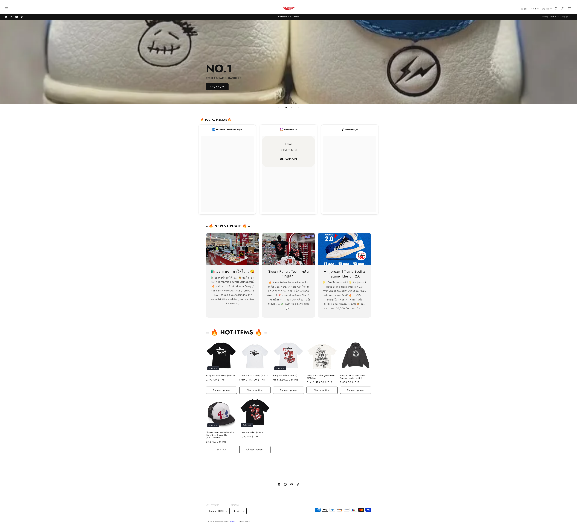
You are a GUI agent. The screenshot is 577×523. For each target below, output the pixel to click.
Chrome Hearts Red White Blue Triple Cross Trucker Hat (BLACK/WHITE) (220, 435)
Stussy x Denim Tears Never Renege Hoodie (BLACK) (352, 376)
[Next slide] (298, 107)
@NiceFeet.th (290, 129)
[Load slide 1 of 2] (286, 107)
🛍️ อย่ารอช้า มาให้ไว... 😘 (233, 271)
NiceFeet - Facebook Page (229, 129)
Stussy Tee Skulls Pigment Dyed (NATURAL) (321, 376)
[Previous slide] (279, 107)
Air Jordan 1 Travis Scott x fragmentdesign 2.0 (344, 273)
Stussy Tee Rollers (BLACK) (251, 432)
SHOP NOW (217, 87)
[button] (6, 8)
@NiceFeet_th (351, 129)
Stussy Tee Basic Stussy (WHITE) (253, 375)
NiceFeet (217, 521)
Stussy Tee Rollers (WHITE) (285, 375)
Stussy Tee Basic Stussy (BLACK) (220, 375)
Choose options (221, 390)
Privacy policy (244, 521)
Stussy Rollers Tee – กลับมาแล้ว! (288, 273)
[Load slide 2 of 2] (290, 107)
